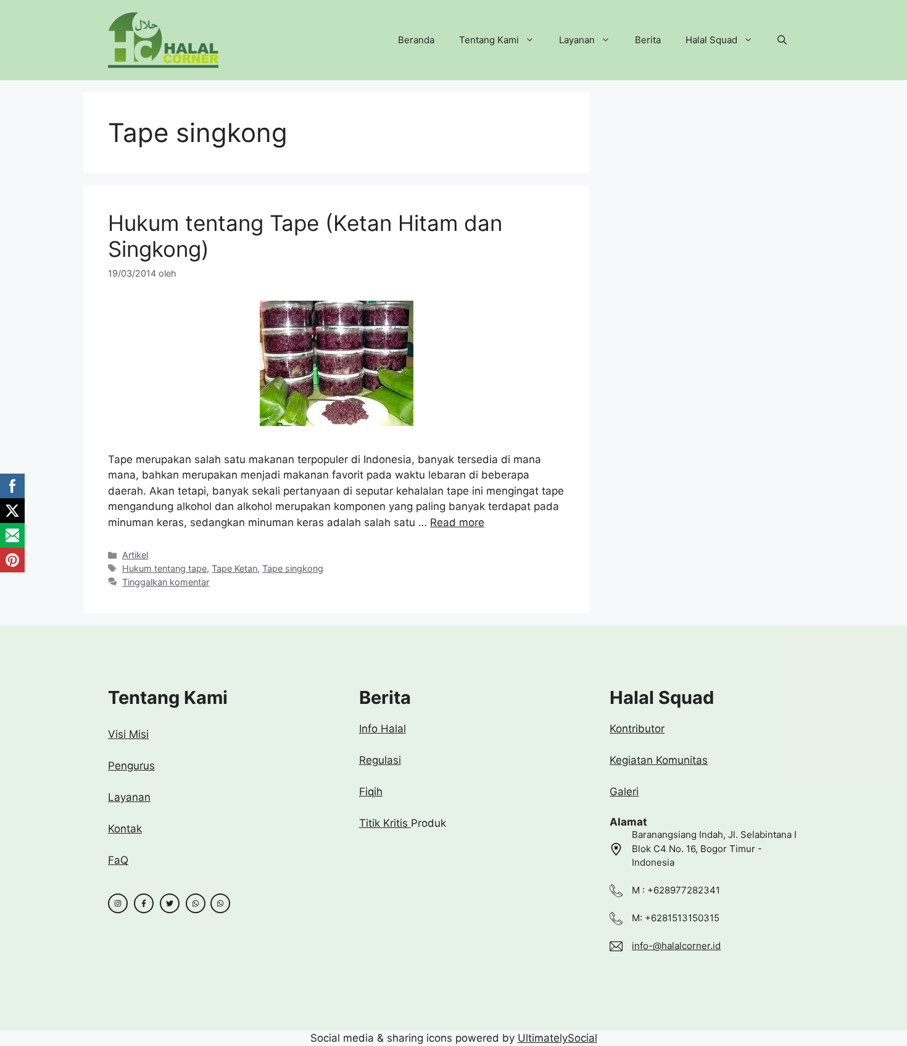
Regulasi (380, 760)
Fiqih (371, 791)
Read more (457, 522)
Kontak (125, 828)
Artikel (135, 555)
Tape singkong (292, 568)
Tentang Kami (489, 40)
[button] (782, 40)
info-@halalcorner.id (676, 946)
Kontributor (637, 728)
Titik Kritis (385, 823)
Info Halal (382, 728)
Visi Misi (128, 734)
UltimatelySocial (557, 1038)
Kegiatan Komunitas (659, 760)
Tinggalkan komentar (165, 582)
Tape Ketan (234, 568)
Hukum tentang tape (164, 568)
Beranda (416, 40)
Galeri (624, 791)
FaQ (118, 860)
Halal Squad (711, 40)
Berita (648, 40)
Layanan (577, 40)
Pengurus (131, 765)
